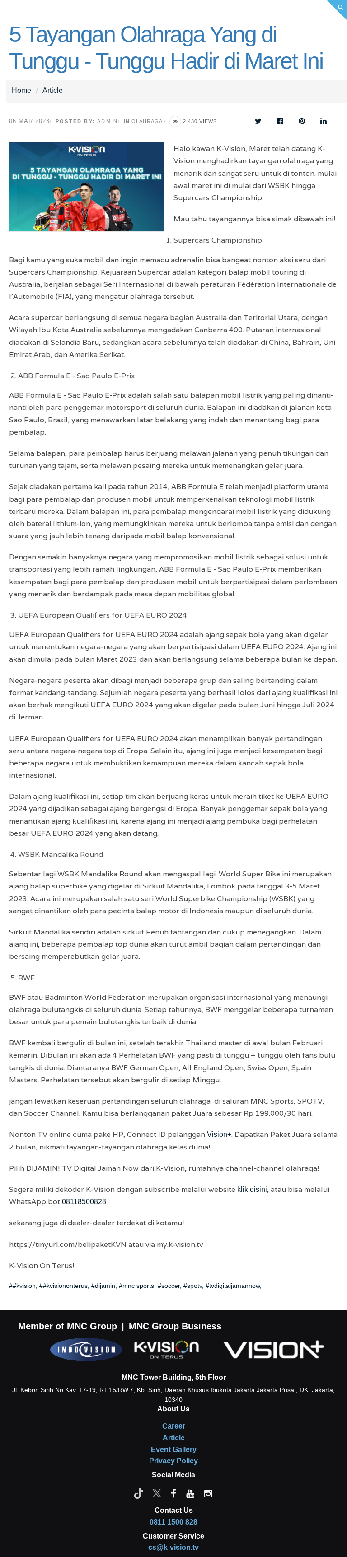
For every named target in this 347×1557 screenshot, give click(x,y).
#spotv (192, 1285)
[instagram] (208, 1493)
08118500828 (84, 1201)
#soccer (169, 1285)
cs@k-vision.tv (173, 1547)
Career (173, 1426)
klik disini (252, 1189)
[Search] (337, 10)
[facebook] (173, 1493)
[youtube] (190, 1493)
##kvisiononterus (63, 1285)
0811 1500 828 (173, 1522)
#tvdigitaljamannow (233, 1285)
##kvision (22, 1285)
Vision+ (219, 1134)
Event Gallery (174, 1449)
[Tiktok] (139, 1493)
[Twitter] (157, 1493)
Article (52, 90)
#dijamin (103, 1285)
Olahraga (146, 121)
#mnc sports (136, 1285)
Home (21, 90)
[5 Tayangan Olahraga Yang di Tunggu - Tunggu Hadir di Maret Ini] (91, 192)
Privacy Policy (173, 1461)
